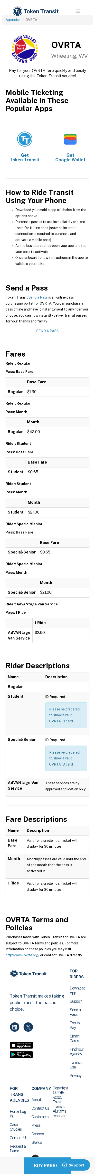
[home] (35, 11)
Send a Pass (38, 297)
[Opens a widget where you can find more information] (73, 1165)
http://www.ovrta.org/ (22, 955)
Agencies (13, 20)
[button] (78, 11)
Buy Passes (47, 1165)
